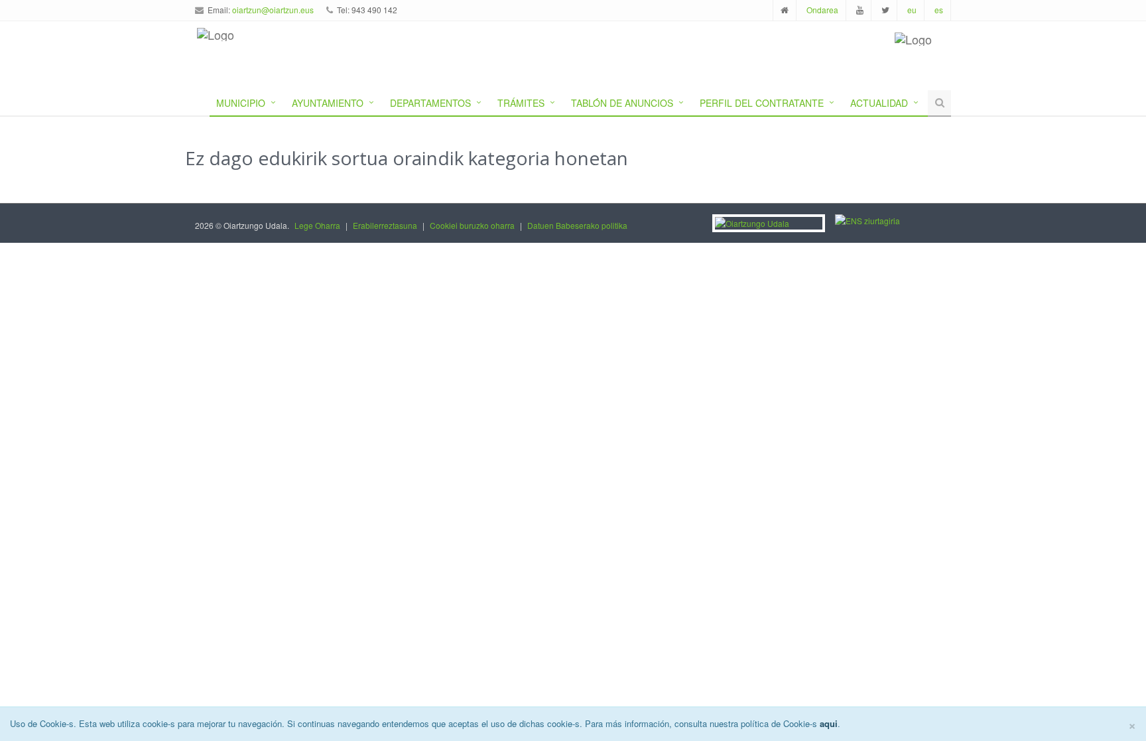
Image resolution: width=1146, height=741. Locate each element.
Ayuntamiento (327, 102)
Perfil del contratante (762, 102)
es (938, 9)
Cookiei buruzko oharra (472, 225)
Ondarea (822, 9)
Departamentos (430, 102)
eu (912, 9)
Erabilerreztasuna (385, 225)
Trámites (520, 102)
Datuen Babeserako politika (577, 225)
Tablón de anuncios (622, 102)
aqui (829, 723)
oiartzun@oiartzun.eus (273, 9)
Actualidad (879, 102)
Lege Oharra (317, 225)
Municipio (240, 102)
